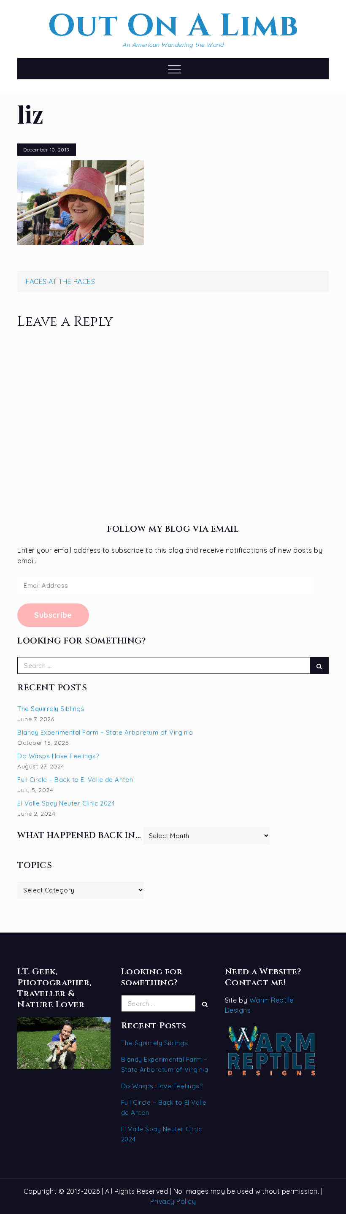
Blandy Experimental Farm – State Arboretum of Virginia (105, 732)
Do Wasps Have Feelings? (58, 756)
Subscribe (53, 615)
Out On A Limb (173, 26)
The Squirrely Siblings (50, 709)
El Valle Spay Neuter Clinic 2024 (66, 803)
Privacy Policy (173, 1201)
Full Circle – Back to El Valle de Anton (75, 780)
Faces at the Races (60, 281)
